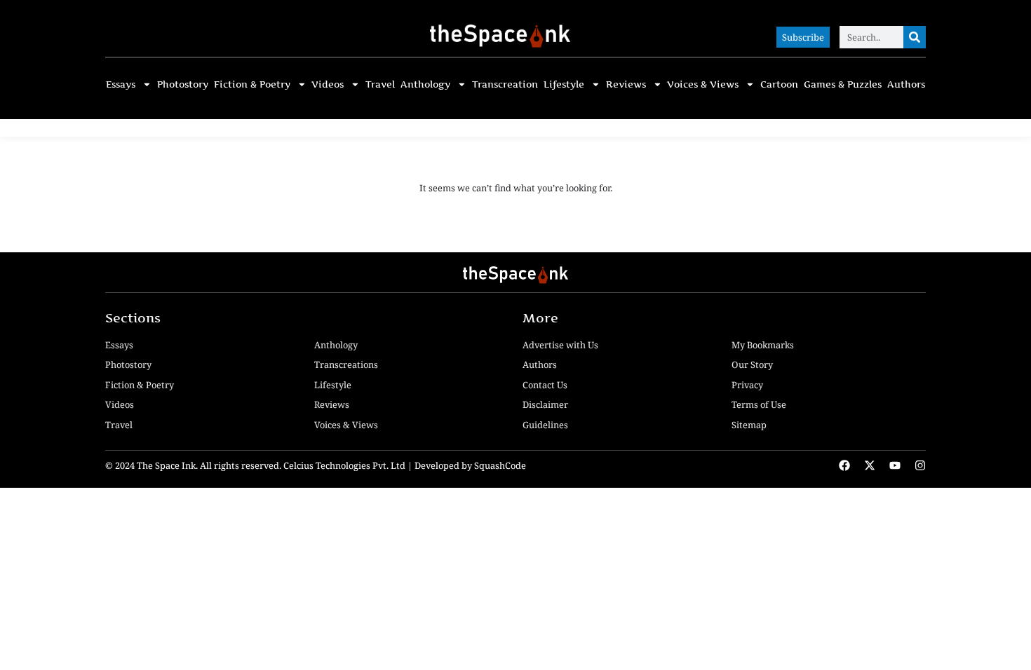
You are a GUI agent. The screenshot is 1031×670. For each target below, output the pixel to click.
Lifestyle (564, 84)
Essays (120, 84)
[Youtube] (895, 465)
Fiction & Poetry (252, 84)
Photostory (182, 84)
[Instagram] (920, 465)
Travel (380, 84)
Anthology (425, 84)
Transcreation (505, 84)
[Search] (914, 37)
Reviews (626, 84)
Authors (906, 84)
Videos (327, 84)
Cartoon (779, 84)
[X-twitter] (869, 465)
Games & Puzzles (843, 84)
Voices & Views (703, 84)
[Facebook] (844, 465)
